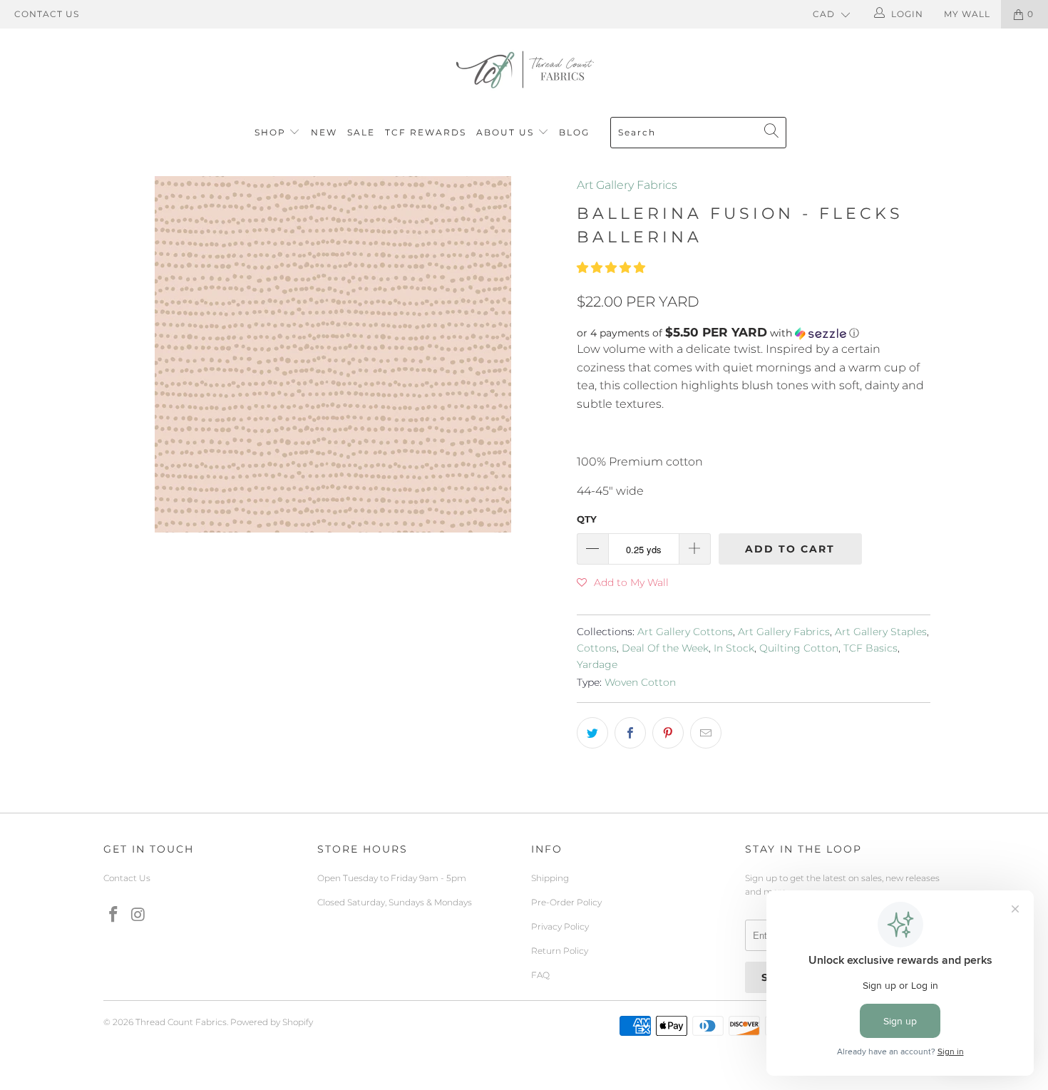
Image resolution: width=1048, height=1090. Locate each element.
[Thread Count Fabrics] (524, 69)
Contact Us (46, 14)
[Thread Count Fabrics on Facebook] (114, 915)
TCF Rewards (425, 132)
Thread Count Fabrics (181, 1022)
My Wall (967, 14)
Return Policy (559, 950)
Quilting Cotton (798, 648)
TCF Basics (870, 648)
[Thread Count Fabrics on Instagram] (139, 915)
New (324, 132)
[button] (611, 267)
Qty (587, 519)
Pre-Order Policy (566, 902)
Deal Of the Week (665, 648)
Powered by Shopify (271, 1022)
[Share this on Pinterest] (668, 733)
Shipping (550, 878)
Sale (361, 132)
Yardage (597, 664)
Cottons (597, 648)
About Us (507, 132)
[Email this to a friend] (705, 733)
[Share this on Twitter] (592, 733)
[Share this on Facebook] (630, 733)
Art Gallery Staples (881, 631)
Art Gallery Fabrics (627, 185)
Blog (574, 132)
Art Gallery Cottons (685, 631)
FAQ (540, 975)
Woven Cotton (640, 682)
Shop (270, 132)
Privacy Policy (560, 926)
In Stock (734, 648)
